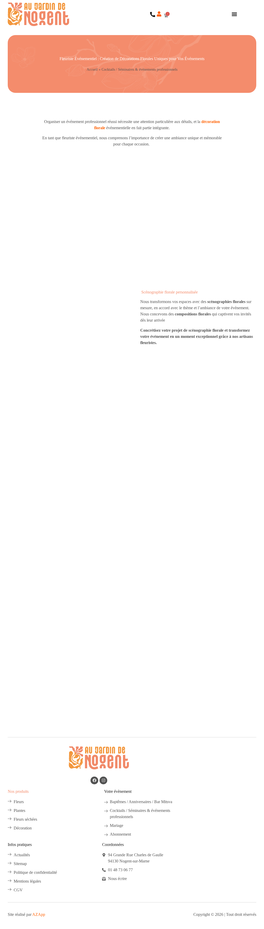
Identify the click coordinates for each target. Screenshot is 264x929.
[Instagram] (103, 780)
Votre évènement (117, 791)
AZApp (38, 914)
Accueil (92, 69)
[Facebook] (94, 780)
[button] (234, 14)
